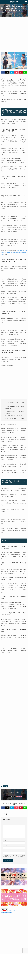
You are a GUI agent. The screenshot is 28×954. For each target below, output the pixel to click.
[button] (3, 72)
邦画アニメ (10, 12)
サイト (4, 850)
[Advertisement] (14, 37)
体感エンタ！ (14, 2)
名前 (4, 840)
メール (5, 845)
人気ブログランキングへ (6, 912)
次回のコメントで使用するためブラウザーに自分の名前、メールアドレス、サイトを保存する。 (14, 856)
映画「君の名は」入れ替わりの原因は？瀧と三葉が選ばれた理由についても (14, 252)
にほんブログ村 (11, 910)
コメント (5, 823)
